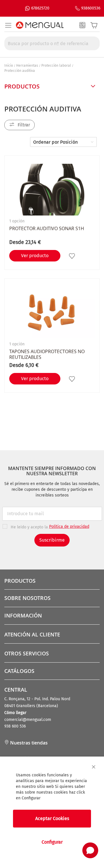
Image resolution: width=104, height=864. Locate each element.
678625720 (40, 8)
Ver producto (35, 255)
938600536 (90, 8)
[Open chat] (90, 850)
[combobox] (52, 43)
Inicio (8, 65)
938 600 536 (15, 726)
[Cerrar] (93, 766)
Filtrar (24, 125)
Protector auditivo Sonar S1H (46, 228)
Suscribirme (52, 540)
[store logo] (40, 25)
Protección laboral (56, 65)
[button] (73, 256)
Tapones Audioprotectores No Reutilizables (47, 354)
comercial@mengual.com (27, 719)
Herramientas (27, 65)
